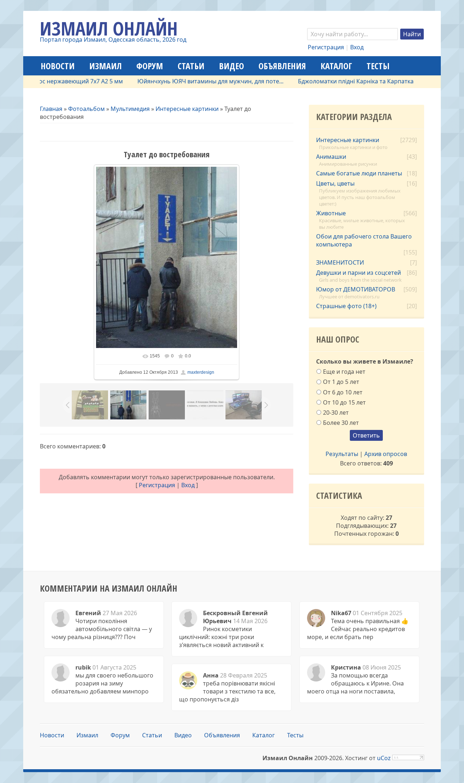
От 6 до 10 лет (342, 392)
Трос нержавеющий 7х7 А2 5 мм (64, 81)
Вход (357, 47)
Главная (51, 109)
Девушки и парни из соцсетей (358, 273)
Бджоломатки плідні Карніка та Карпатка (342, 81)
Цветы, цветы (335, 183)
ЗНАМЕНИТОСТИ (340, 262)
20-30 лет (336, 413)
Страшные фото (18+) (346, 306)
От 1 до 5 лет (341, 382)
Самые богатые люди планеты (359, 173)
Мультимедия (130, 109)
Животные (331, 213)
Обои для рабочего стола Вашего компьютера (364, 240)
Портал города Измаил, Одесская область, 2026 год (113, 40)
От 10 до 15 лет (344, 402)
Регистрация (326, 47)
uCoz (384, 758)
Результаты (342, 454)
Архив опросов (385, 454)
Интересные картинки (187, 109)
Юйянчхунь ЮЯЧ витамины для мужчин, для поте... (197, 81)
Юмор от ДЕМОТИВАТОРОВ (355, 289)
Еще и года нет (344, 372)
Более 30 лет (341, 423)
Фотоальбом (86, 109)
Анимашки (331, 157)
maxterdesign (200, 372)
